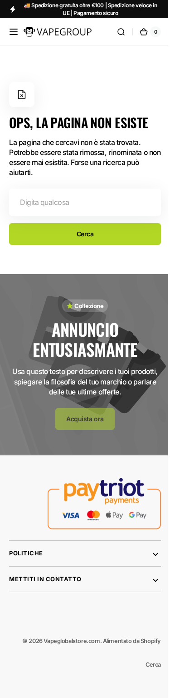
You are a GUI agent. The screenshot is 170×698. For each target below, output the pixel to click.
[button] (14, 32)
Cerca (81, 234)
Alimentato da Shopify (125, 641)
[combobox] (81, 202)
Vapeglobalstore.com (65, 641)
